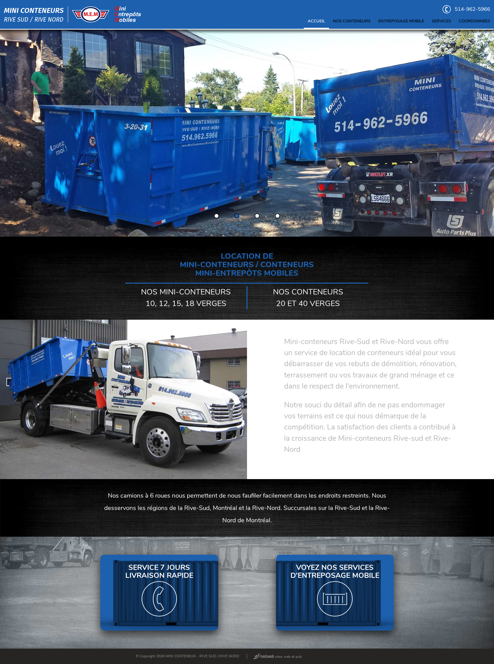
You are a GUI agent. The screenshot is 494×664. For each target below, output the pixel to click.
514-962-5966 (472, 9)
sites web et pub (288, 656)
